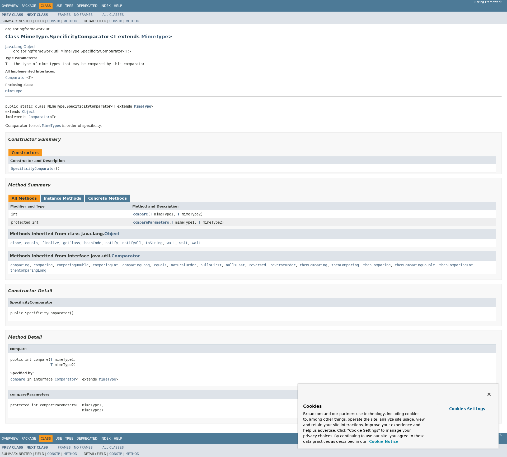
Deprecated (87, 6)
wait (171, 243)
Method (70, 21)
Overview (10, 6)
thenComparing (313, 265)
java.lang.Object (20, 47)
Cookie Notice (383, 441)
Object (28, 111)
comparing (19, 265)
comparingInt (105, 265)
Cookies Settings (467, 409)
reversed (257, 265)
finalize (50, 243)
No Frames (83, 15)
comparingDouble (72, 265)
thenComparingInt (456, 265)
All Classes (113, 15)
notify (111, 243)
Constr (53, 21)
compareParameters (151, 222)
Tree (69, 6)
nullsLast (235, 265)
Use (58, 6)
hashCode (92, 243)
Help (118, 6)
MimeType (154, 36)
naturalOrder (183, 265)
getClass (71, 243)
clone (15, 243)
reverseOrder (282, 265)
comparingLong (136, 265)
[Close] (489, 394)
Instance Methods (62, 198)
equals (31, 243)
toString (153, 243)
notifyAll (131, 243)
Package (29, 6)
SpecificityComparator (33, 168)
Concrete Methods (107, 198)
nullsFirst (211, 265)
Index (106, 6)
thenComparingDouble (415, 265)
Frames (64, 15)
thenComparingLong (28, 270)
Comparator (15, 77)
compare (140, 214)
